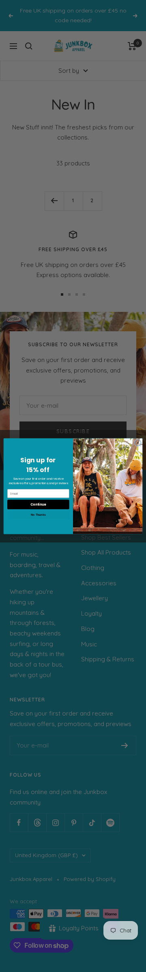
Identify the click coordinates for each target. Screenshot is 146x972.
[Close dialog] (138, 442)
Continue (38, 504)
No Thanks (38, 514)
